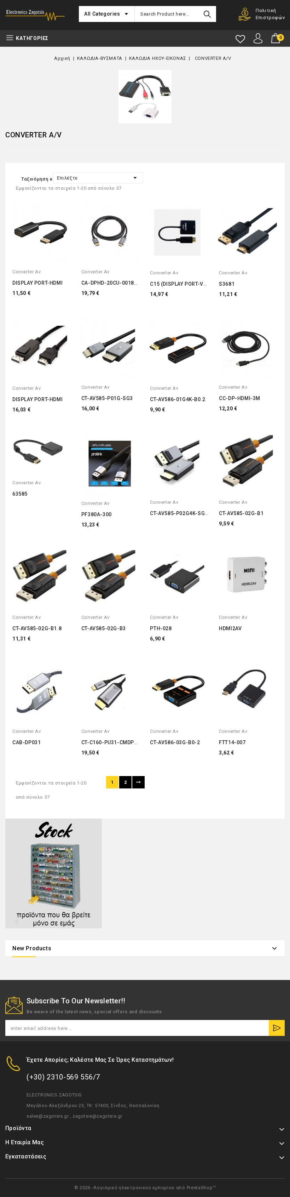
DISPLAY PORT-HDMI (37, 283)
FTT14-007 (232, 742)
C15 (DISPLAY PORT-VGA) (181, 284)
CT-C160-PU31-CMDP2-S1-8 (116, 742)
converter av (26, 271)
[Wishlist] (240, 39)
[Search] (207, 14)
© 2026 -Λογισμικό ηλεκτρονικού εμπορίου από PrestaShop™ (145, 1187)
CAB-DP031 (26, 742)
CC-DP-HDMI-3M (239, 398)
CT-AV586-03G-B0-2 (175, 742)
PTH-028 (161, 628)
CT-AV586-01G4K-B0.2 (177, 399)
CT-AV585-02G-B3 (103, 628)
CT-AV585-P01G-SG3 (107, 398)
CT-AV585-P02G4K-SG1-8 (181, 513)
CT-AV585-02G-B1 (241, 513)
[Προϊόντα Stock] (53, 873)
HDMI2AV (230, 628)
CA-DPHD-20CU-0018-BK (112, 283)
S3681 (226, 284)
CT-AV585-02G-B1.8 (37, 628)
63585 (20, 494)
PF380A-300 (96, 514)
